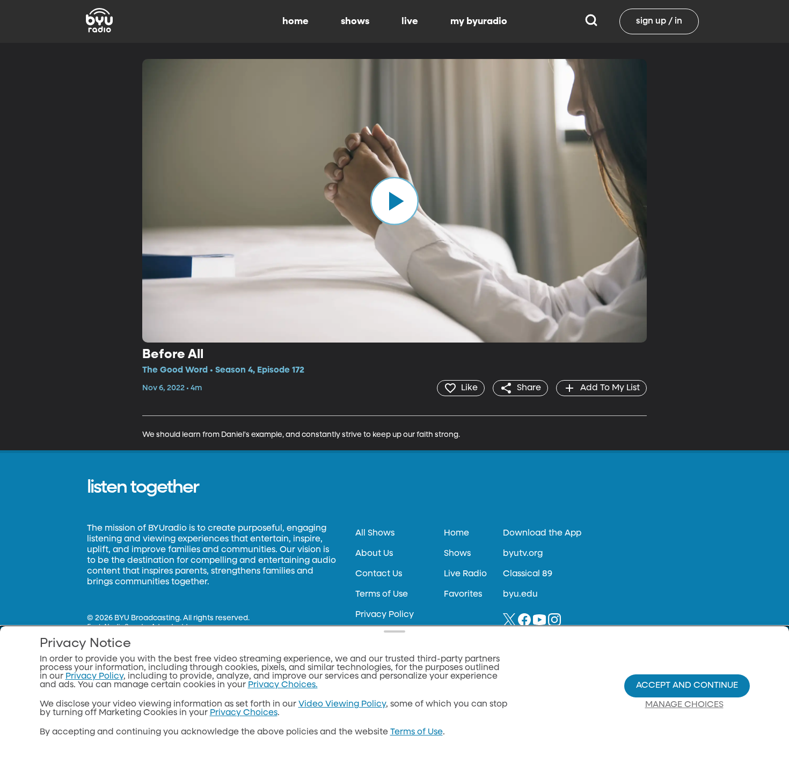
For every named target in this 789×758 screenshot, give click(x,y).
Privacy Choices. (283, 685)
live (409, 21)
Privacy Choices (243, 713)
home (295, 21)
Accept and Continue (687, 685)
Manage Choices (684, 705)
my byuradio (478, 21)
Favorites (463, 594)
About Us (374, 553)
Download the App (542, 533)
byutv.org (523, 553)
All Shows (374, 533)
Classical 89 (527, 574)
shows (355, 21)
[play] (394, 200)
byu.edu (520, 594)
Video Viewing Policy (342, 704)
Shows (457, 553)
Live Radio (465, 574)
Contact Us (378, 574)
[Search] (591, 21)
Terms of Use (381, 594)
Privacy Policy (384, 615)
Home (456, 533)
